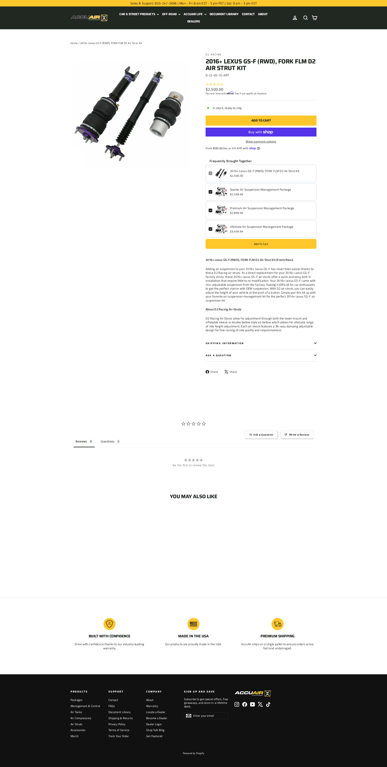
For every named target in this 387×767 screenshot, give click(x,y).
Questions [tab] (107, 441)
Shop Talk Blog (155, 730)
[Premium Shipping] (278, 624)
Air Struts (77, 724)
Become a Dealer (156, 718)
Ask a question (219, 355)
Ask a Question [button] (263, 434)
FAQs (111, 706)
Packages (76, 700)
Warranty (152, 706)
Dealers (193, 21)
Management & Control (85, 706)
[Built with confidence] (109, 624)
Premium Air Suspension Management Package (262, 208)
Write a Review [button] (299, 434)
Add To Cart (261, 244)
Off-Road (170, 14)
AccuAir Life (193, 14)
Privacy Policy (117, 724)
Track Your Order (118, 736)
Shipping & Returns (120, 718)
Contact (248, 14)
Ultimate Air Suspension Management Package (261, 227)
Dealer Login (154, 724)
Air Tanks (76, 712)
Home (74, 43)
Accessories (78, 730)
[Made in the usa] (193, 624)
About (263, 14)
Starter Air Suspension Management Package (260, 190)
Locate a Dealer (155, 712)
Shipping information (225, 343)
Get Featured (154, 736)
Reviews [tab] (81, 441)
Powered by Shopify (193, 753)
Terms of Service (118, 730)
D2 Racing (214, 54)
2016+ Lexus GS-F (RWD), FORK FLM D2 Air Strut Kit (264, 171)
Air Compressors (81, 718)
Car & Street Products (137, 14)
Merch (75, 736)
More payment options (261, 142)
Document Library (224, 14)
